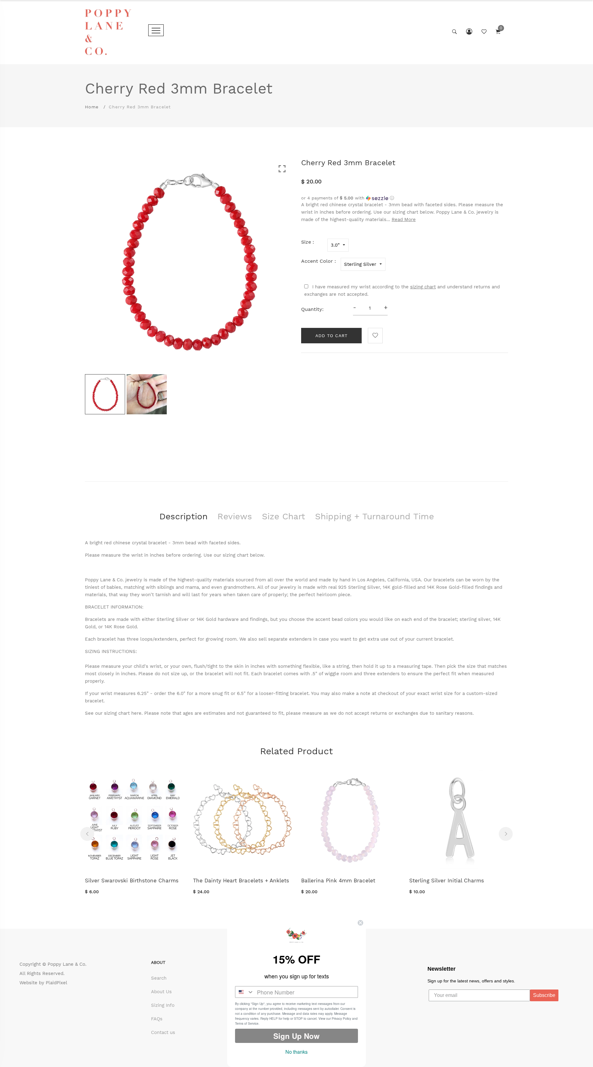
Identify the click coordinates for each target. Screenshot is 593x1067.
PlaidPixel (56, 982)
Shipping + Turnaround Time (374, 516)
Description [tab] (183, 516)
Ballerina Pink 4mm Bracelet (338, 880)
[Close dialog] (360, 923)
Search (158, 978)
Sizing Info (163, 1005)
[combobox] (244, 992)
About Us (161, 991)
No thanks (296, 1051)
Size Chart (283, 516)
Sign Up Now (296, 1036)
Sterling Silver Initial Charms (446, 880)
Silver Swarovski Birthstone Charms (132, 880)
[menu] (156, 30)
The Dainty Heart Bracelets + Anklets (241, 880)
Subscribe (544, 995)
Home (92, 106)
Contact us (163, 1032)
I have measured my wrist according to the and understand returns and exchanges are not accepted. (402, 290)
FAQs (156, 1019)
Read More (404, 219)
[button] (404, 198)
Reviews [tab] (234, 516)
